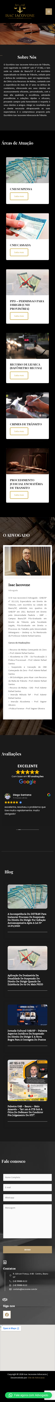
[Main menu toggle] (49, 11)
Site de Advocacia (36, 1377)
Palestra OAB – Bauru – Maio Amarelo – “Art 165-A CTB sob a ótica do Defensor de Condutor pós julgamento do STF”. (25, 1111)
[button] (28, 1395)
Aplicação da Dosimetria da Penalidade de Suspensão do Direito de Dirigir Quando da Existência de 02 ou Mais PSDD (25, 980)
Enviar (27, 1249)
